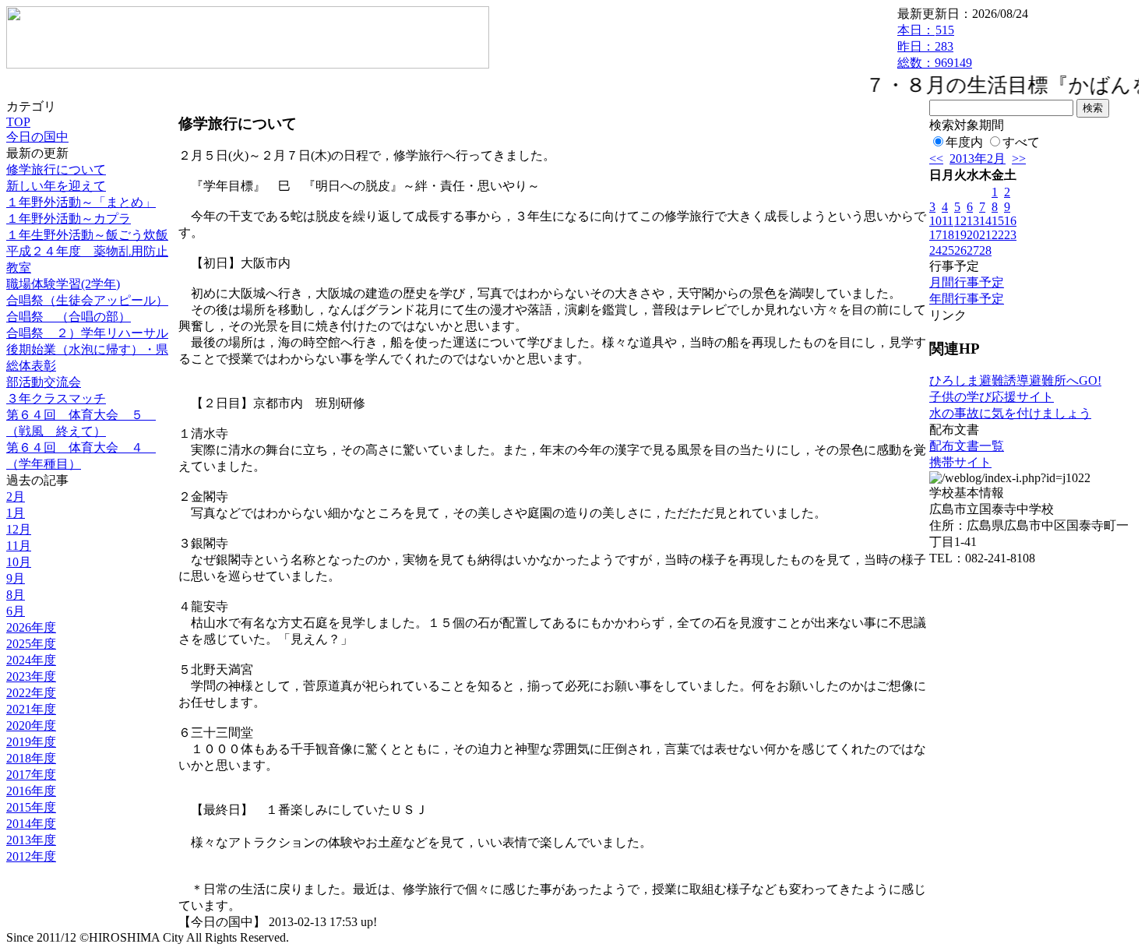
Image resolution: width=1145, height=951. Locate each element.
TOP (18, 122)
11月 (18, 545)
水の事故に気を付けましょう (1010, 413)
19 (960, 234)
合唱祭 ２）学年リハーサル (87, 333)
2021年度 (31, 709)
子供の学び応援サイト (991, 396)
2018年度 (31, 758)
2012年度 (31, 856)
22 (998, 234)
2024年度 (31, 660)
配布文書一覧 (966, 446)
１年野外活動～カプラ (68, 218)
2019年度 (31, 741)
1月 (15, 513)
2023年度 (31, 676)
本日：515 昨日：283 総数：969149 (934, 46)
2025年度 (31, 643)
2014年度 (31, 823)
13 (973, 220)
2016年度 (31, 791)
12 (960, 220)
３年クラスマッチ (56, 398)
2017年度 (31, 774)
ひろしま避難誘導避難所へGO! (1015, 380)
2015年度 (31, 807)
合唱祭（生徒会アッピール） (87, 300)
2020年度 (31, 725)
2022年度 (31, 692)
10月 (18, 562)
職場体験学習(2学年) (63, 284)
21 (985, 234)
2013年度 (31, 840)
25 (948, 250)
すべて (1021, 142)
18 (948, 234)
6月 (15, 611)
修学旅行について (56, 169)
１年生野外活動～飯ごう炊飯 (87, 234)
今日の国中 (37, 136)
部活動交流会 (43, 382)
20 (973, 234)
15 (998, 220)
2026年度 (31, 627)
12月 (18, 529)
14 (985, 220)
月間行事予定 (966, 282)
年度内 (964, 142)
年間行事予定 (966, 298)
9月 (15, 578)
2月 (15, 496)
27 (973, 250)
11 (947, 220)
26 (960, 250)
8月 (15, 594)
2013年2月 (977, 158)
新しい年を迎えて (56, 185)
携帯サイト (960, 462)
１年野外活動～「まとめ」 (81, 202)
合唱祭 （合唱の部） (68, 316)
